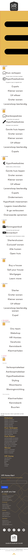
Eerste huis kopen (15, 129)
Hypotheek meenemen (15, 202)
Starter (15, 290)
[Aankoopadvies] (4, 115)
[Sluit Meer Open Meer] (4, 359)
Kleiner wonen (15, 91)
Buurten (15, 407)
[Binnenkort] (4, 232)
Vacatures (15, 342)
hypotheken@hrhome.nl (7, 524)
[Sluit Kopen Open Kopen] (4, 111)
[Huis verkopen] (4, 72)
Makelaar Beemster (8, 426)
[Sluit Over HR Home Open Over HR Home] (4, 324)
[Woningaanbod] (4, 226)
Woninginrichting (15, 389)
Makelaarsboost (19, 549)
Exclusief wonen (15, 245)
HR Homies (15, 337)
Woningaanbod (14, 227)
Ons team (15, 329)
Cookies (21, 550)
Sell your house (15, 270)
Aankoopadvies (14, 116)
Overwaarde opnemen (15, 215)
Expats (15, 86)
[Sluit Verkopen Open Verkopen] (4, 68)
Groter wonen (15, 100)
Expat (15, 315)
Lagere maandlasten (15, 206)
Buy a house (15, 265)
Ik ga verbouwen (15, 210)
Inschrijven (4, 487)
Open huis (15, 253)
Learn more (15, 279)
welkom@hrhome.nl (6, 508)
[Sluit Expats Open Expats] (4, 260)
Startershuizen (15, 240)
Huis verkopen (13, 73)
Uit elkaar (15, 95)
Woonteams (15, 385)
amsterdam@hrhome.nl (7, 500)
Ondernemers (15, 197)
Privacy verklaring (15, 550)
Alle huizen (15, 249)
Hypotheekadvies (15, 79)
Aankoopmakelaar (15, 372)
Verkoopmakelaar (15, 367)
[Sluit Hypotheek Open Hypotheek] (4, 158)
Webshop (15, 333)
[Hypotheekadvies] (4, 78)
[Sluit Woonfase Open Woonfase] (4, 285)
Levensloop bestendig (15, 104)
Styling (15, 380)
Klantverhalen (15, 351)
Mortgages (15, 274)
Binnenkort (11, 233)
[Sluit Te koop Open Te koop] (4, 222)
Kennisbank (15, 346)
